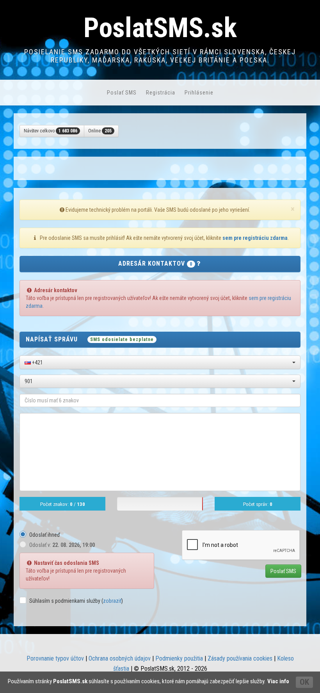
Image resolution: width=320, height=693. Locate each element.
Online (100, 131)
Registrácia (160, 92)
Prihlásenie (199, 92)
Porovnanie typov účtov (55, 658)
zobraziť (112, 601)
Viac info (278, 681)
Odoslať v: (62, 545)
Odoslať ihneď (44, 535)
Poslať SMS (122, 92)
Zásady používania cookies (240, 658)
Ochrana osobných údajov (120, 658)
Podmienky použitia (179, 658)
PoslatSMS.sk (160, 28)
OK (304, 682)
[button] (160, 362)
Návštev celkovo (50, 131)
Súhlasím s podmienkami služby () (76, 601)
